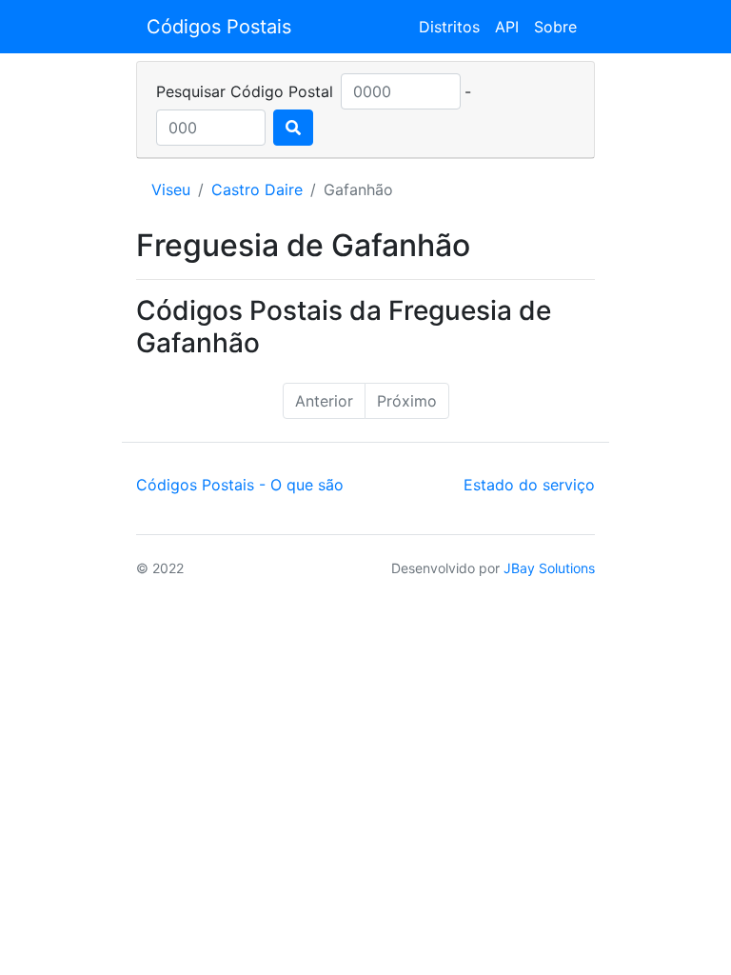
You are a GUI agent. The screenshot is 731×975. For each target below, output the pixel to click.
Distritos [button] (449, 26)
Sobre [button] (555, 26)
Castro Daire (257, 189)
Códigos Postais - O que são (240, 484)
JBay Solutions (549, 568)
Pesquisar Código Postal (244, 91)
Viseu (170, 189)
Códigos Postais (219, 26)
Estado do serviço (529, 484)
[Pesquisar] (293, 127)
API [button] (507, 26)
